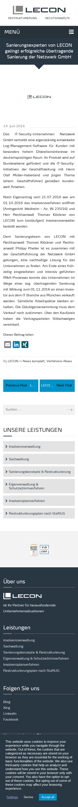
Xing (6, 708)
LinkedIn (9, 714)
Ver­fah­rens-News (59, 361)
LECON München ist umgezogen (58, 385)
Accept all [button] (48, 797)
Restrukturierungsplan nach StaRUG (37, 513)
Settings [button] (12, 797)
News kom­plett (34, 361)
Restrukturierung (22, 18)
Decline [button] (28, 797)
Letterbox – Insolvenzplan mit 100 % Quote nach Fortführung (22, 385)
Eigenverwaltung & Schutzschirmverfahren (26, 486)
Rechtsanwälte (57, 18)
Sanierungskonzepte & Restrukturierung (40, 472)
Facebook (10, 719)
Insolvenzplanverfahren (27, 501)
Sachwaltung (19, 459)
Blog (6, 702)
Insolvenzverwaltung (25, 447)
